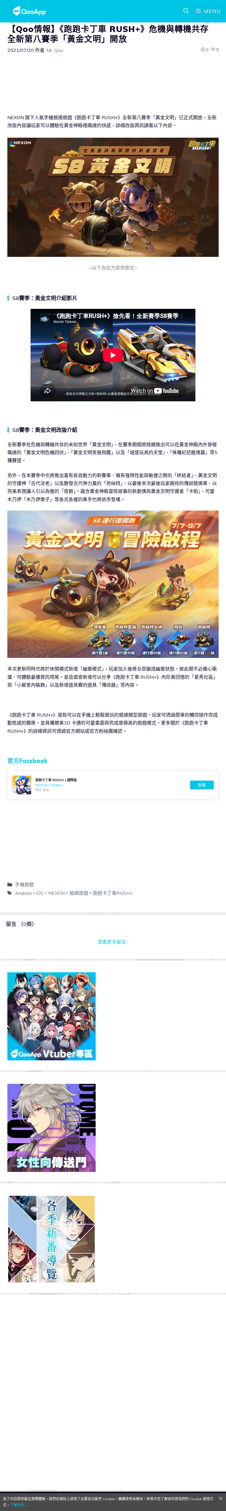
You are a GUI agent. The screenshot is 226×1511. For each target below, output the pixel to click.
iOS (40, 893)
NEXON (56, 893)
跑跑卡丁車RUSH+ (113, 893)
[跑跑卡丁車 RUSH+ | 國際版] (113, 785)
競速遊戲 (78, 893)
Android (23, 893)
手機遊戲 (24, 884)
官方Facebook (27, 760)
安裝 (202, 785)
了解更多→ (19, 1505)
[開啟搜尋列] (186, 11)
